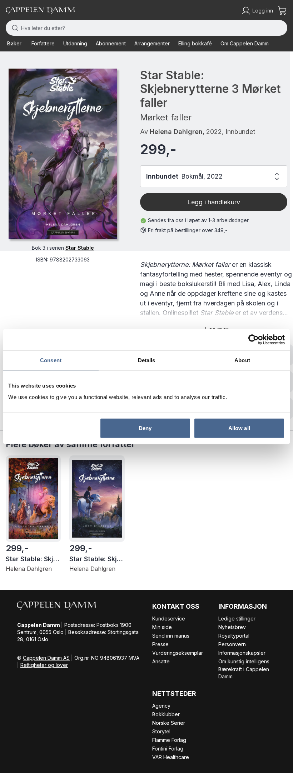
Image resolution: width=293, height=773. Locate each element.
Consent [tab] (50, 360)
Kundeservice (168, 618)
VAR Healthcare (170, 757)
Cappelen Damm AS (46, 658)
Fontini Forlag (167, 748)
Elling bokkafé (195, 43)
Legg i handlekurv (213, 202)
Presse (160, 644)
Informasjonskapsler (241, 653)
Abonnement (111, 43)
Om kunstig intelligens (243, 661)
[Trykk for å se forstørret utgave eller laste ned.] (63, 154)
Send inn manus (170, 636)
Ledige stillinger (236, 618)
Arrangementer (152, 43)
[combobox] (146, 28)
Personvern (232, 644)
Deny (145, 428)
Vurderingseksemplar (177, 653)
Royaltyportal (233, 636)
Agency (161, 706)
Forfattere (43, 43)
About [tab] (242, 360)
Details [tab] (146, 360)
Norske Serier (168, 723)
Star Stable (79, 248)
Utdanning (75, 43)
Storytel (161, 731)
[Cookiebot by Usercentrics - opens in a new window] (253, 339)
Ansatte (161, 661)
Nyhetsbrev (232, 627)
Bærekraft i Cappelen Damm (243, 672)
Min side (162, 627)
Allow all (239, 428)
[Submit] (13, 28)
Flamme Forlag (169, 740)
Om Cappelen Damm (244, 43)
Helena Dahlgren (176, 131)
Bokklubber (166, 714)
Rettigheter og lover (44, 665)
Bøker (14, 43)
